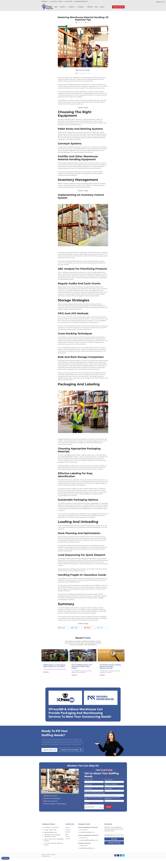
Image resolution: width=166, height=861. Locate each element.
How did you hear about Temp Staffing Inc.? (112, 798)
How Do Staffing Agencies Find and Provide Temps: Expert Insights (82, 666)
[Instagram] (118, 855)
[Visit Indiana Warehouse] (100, 698)
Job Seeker (81, 6)
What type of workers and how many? (95, 793)
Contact (102, 6)
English (158, 2)
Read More (46, 672)
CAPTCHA (86, 803)
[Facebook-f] (115, 855)
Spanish (163, 2)
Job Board (90, 6)
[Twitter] (123, 855)
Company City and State (111, 784)
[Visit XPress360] (65, 698)
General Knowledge (84, 70)
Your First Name (88, 779)
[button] (63, 627)
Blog (96, 6)
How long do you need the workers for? (93, 798)
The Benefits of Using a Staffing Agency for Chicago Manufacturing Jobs (110, 666)
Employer (71, 6)
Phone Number (88, 788)
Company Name (88, 784)
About (55, 6)
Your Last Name (108, 779)
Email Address (108, 788)
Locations (62, 6)
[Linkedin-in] (121, 855)
